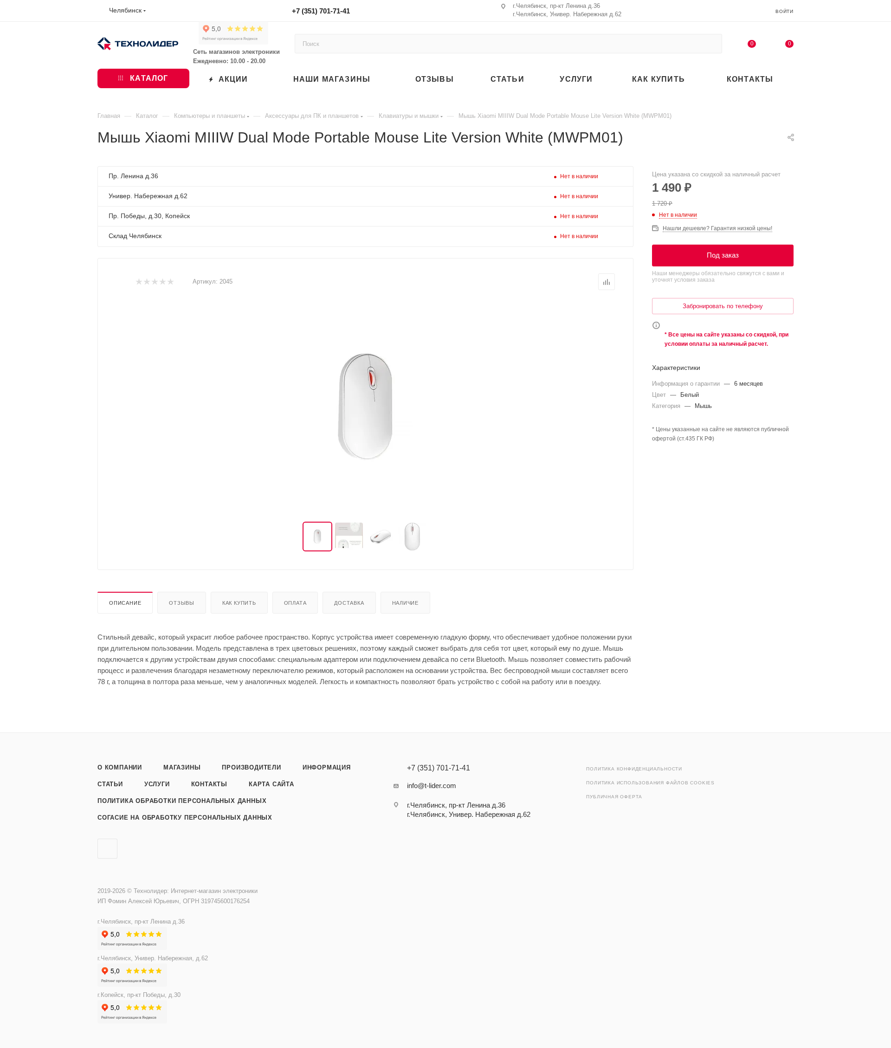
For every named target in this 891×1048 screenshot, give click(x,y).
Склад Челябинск (135, 235)
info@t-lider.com (431, 785)
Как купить (239, 603)
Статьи (110, 784)
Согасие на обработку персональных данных (184, 817)
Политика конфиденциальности (634, 768)
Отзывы (181, 603)
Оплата (295, 603)
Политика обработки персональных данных (181, 800)
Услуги (157, 784)
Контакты (209, 784)
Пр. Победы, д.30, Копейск (149, 216)
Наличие (405, 603)
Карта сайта (271, 784)
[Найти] (710, 43)
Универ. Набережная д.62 (148, 196)
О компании (119, 767)
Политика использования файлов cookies (650, 782)
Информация (327, 767)
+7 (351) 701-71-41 (321, 11)
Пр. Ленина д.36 (133, 176)
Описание (125, 603)
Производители (251, 767)
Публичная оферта (614, 796)
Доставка (349, 603)
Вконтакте (107, 849)
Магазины (181, 767)
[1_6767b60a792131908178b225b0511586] (365, 406)
